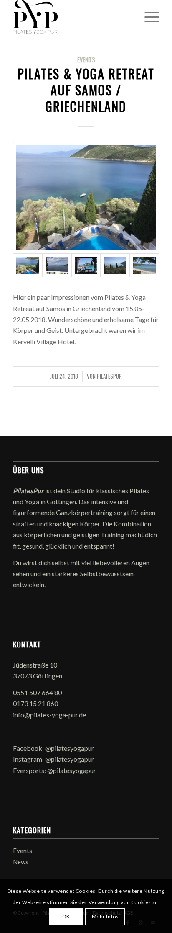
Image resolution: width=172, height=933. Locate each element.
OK (66, 916)
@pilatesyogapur (69, 748)
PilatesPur (109, 376)
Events (86, 59)
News (20, 862)
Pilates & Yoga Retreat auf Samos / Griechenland (86, 90)
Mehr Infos (105, 916)
